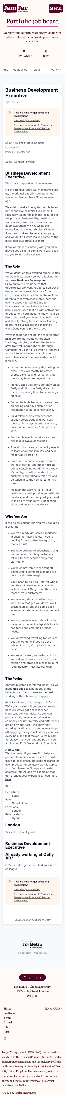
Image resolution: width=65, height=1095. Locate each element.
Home (7, 1008)
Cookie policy (40, 953)
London (17, 810)
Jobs (6, 1031)
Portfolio (9, 1013)
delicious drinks (22, 240)
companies (20, 69)
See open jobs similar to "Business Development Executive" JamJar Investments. (33, 128)
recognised (12, 229)
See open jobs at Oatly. (27, 120)
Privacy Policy (53, 1008)
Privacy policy (25, 953)
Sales (15, 795)
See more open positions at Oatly (32, 919)
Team (7, 1017)
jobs (5, 69)
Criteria (8, 1022)
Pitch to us (10, 1027)
